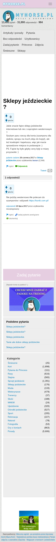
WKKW (11, 402)
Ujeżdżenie (13, 406)
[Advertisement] (27, 75)
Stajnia (11, 377)
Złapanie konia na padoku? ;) (17, 285)
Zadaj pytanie (11, 44)
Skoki (10, 399)
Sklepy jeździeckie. (15, 337)
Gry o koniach (14, 427)
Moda (10, 388)
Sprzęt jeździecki (16, 381)
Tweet (43, 170)
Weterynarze (14, 391)
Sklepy (21, 50)
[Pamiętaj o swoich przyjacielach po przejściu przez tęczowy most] (29, 520)
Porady (11, 431)
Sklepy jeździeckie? (15, 326)
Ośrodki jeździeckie (17, 409)
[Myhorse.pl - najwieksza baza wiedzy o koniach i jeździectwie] (28, 16)
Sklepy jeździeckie (17, 384)
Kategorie (13, 358)
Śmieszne (9, 50)
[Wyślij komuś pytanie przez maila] (50, 170)
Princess (27, 44)
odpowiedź (11, 206)
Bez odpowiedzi (12, 39)
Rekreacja (13, 417)
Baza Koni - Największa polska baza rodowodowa (27, 537)
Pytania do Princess (17, 370)
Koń (10, 366)
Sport (10, 413)
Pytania (30, 33)
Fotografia (13, 424)
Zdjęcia (39, 44)
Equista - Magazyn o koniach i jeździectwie (37, 540)
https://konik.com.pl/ (39, 200)
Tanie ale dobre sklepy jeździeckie (23, 342)
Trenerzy (12, 395)
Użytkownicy (32, 39)
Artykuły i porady (13, 33)
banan (35, 160)
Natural (11, 420)
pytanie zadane (12, 158)
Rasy (10, 373)
